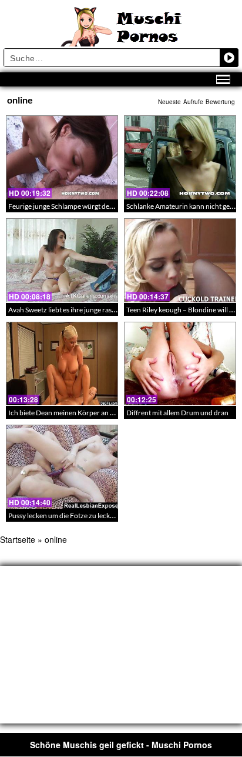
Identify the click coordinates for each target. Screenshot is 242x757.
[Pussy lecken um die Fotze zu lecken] (62, 467)
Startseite (17, 539)
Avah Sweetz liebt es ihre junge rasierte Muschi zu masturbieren (104, 309)
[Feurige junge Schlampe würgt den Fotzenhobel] (62, 157)
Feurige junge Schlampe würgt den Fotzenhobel (81, 206)
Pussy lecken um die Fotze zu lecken (62, 515)
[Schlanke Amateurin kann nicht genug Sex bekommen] (180, 157)
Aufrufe (193, 102)
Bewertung (220, 102)
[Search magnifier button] (229, 57)
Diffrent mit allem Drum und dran (177, 412)
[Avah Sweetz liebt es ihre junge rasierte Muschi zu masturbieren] (62, 260)
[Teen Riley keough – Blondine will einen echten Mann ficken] (180, 260)
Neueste (169, 102)
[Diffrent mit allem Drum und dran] (180, 364)
